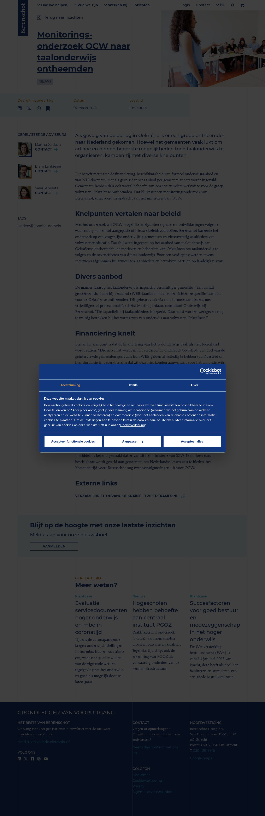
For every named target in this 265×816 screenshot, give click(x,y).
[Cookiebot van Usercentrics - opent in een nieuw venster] (203, 371)
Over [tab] (194, 385)
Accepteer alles (192, 441)
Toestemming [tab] (70, 385)
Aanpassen (130, 441)
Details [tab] (133, 385)
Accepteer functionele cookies (73, 441)
